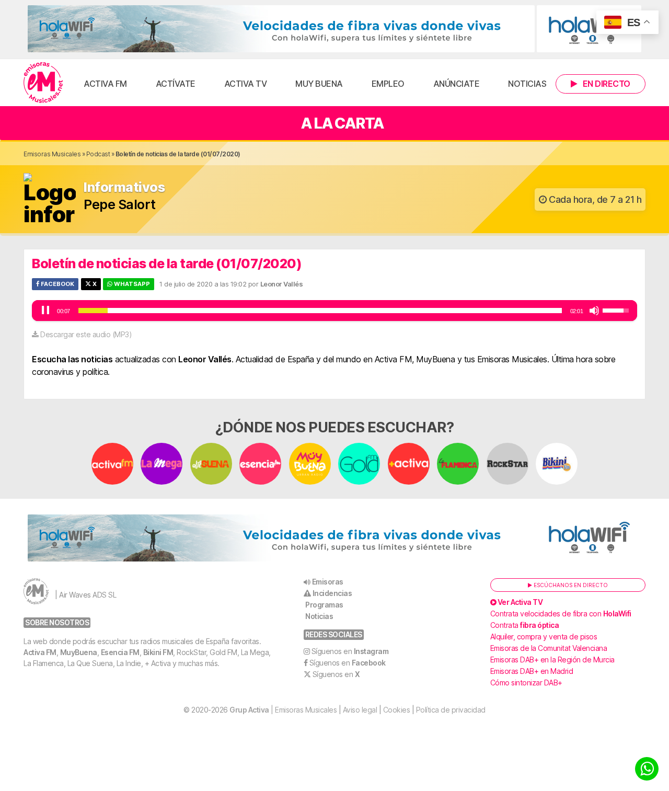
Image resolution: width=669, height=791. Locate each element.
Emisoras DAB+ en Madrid (531, 671)
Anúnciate (456, 83)
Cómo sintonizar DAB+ (526, 682)
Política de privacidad (451, 709)
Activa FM (105, 83)
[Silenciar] (594, 310)
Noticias (527, 83)
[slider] (320, 310)
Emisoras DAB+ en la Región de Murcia (552, 659)
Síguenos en (350, 651)
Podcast (98, 154)
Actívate (175, 83)
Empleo (388, 83)
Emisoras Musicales (52, 154)
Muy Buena (319, 83)
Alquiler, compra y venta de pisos (543, 636)
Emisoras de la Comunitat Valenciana (548, 648)
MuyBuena (78, 652)
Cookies (396, 709)
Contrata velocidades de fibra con (560, 613)
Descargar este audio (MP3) (86, 334)
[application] (334, 310)
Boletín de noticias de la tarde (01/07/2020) (167, 263)
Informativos (124, 187)
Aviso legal (360, 709)
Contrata (524, 625)
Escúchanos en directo (570, 585)
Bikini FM (158, 652)
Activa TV (245, 83)
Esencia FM (120, 652)
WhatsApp (131, 284)
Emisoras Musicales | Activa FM (43, 82)
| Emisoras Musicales (283, 709)
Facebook (56, 284)
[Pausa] (45, 310)
